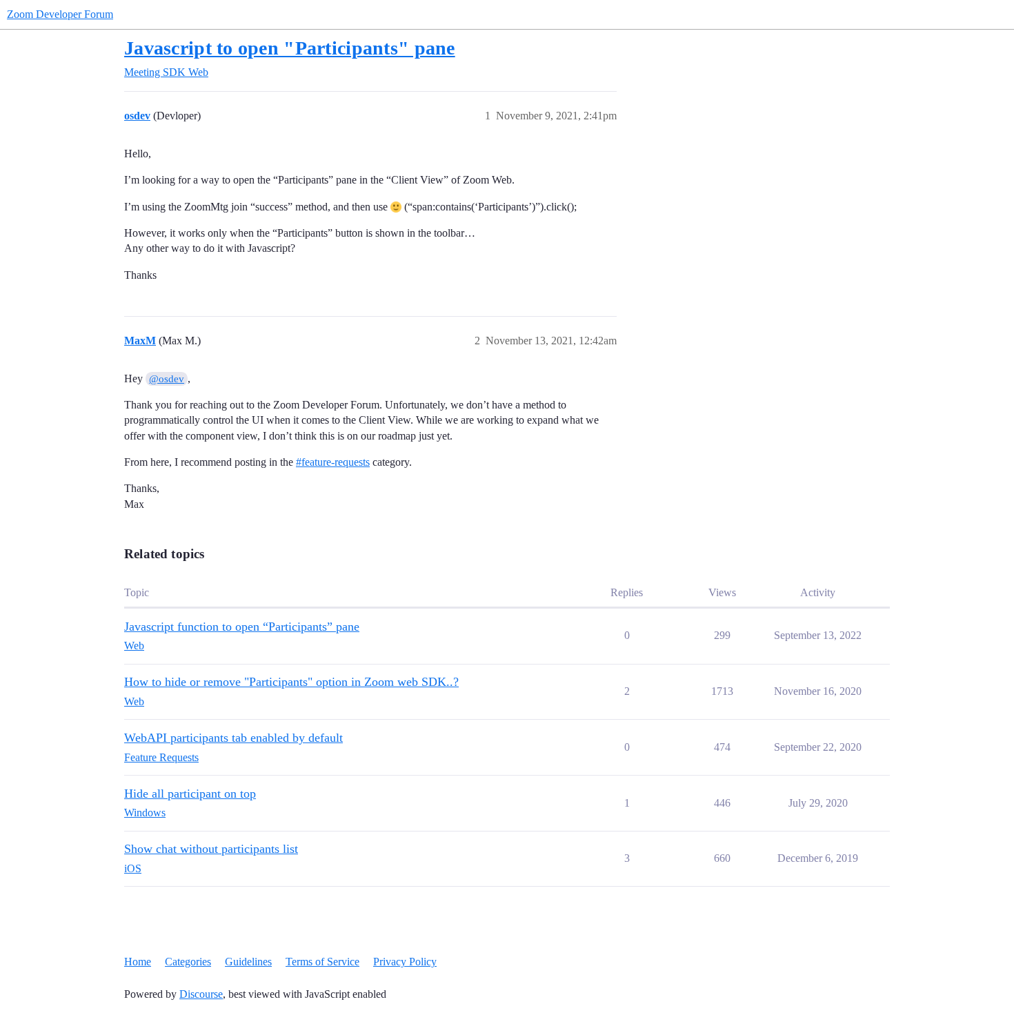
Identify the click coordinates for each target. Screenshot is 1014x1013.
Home (137, 961)
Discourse (201, 994)
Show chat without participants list (211, 849)
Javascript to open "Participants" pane (289, 48)
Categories (188, 961)
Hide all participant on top (190, 793)
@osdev (166, 378)
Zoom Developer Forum (60, 14)
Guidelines (248, 961)
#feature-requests (333, 462)
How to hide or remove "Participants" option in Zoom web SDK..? (291, 682)
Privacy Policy (405, 961)
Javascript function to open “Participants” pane (241, 626)
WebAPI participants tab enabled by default (233, 738)
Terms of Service (322, 961)
